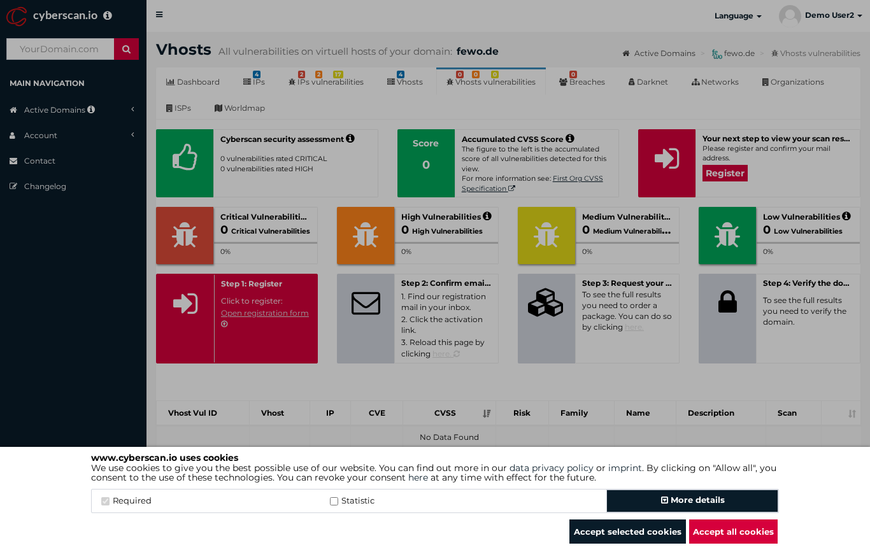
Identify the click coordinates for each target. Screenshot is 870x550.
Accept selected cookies (627, 531)
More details (696, 500)
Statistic (357, 500)
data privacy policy (552, 468)
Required (132, 500)
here (418, 477)
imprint (625, 468)
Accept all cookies (733, 531)
